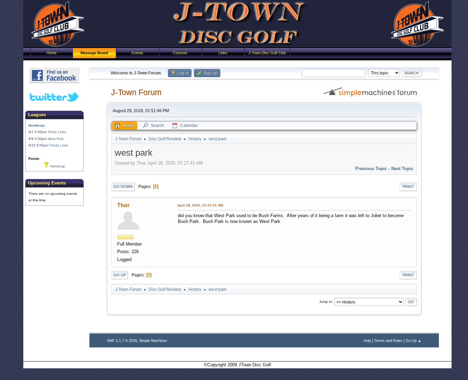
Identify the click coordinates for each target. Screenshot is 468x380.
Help (367, 341)
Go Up (119, 275)
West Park (56, 139)
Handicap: (36, 125)
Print (408, 187)
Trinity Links (57, 132)
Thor (123, 205)
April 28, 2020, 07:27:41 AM (200, 205)
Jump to (325, 302)
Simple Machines (153, 341)
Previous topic (371, 168)
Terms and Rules (388, 341)
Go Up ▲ (413, 341)
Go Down (123, 187)
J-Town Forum (136, 92)
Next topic (402, 168)
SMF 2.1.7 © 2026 (122, 341)
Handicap (57, 166)
